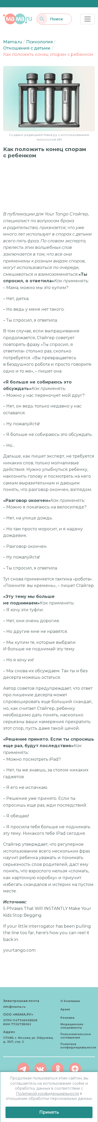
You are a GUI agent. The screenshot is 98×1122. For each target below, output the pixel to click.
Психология (39, 41)
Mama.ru (12, 41)
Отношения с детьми (26, 48)
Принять (49, 1112)
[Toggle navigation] (87, 19)
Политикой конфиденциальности (47, 1093)
